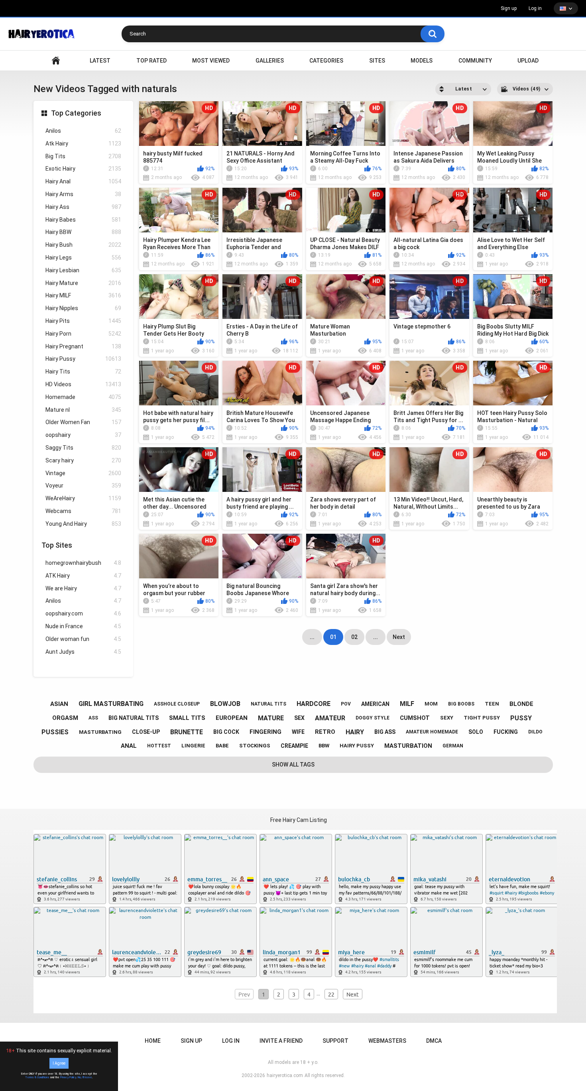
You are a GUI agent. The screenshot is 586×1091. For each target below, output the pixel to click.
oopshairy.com (83, 613)
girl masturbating (111, 704)
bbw (324, 746)
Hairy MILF (83, 295)
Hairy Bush (83, 245)
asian (59, 704)
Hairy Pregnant (83, 346)
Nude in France (83, 626)
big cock (226, 732)
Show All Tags (293, 764)
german (452, 746)
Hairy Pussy (83, 359)
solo (475, 732)
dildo (535, 732)
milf (407, 704)
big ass (384, 732)
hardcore (313, 704)
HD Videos (83, 384)
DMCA (434, 1041)
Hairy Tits (83, 371)
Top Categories (76, 113)
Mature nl (83, 410)
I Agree (59, 1063)
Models (422, 60)
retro (325, 731)
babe (222, 746)
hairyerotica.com (285, 1075)
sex (299, 718)
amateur (330, 718)
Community (475, 60)
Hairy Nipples (83, 308)
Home (153, 1041)
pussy (521, 718)
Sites (377, 60)
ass (93, 718)
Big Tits (83, 156)
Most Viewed (211, 60)
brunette (186, 732)
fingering (265, 731)
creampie (294, 746)
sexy (446, 718)
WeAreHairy (83, 498)
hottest (159, 746)
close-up (146, 732)
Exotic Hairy (83, 168)
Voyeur (83, 485)
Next (399, 637)
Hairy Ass (83, 207)
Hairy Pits (83, 321)
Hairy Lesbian (83, 270)
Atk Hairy (83, 143)
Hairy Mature (83, 283)
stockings (254, 746)
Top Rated (151, 60)
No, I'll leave (85, 1077)
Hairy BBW (83, 232)
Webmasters (387, 1041)
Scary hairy (83, 460)
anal (129, 745)
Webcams (83, 511)
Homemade (83, 397)
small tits (187, 717)
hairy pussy (357, 746)
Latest (100, 60)
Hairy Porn (83, 333)
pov (346, 704)
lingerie (193, 746)
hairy (355, 732)
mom (431, 704)
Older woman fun (83, 639)
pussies (55, 732)
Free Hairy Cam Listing (298, 820)
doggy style (372, 718)
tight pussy (482, 718)
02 (354, 637)
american (375, 704)
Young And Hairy (83, 524)
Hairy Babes (83, 219)
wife (298, 732)
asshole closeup (177, 704)
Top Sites (56, 545)
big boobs (461, 704)
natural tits (268, 704)
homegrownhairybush (83, 563)
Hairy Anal (83, 181)
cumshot (415, 717)
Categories (326, 60)
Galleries (270, 60)
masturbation (408, 745)
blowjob (225, 704)
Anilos (83, 131)
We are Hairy (83, 588)
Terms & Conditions (37, 1077)
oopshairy (83, 435)
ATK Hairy (83, 575)
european (232, 717)
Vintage (83, 473)
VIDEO (56, 61)
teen (492, 704)
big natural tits (133, 718)
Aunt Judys (83, 652)
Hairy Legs (83, 257)
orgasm (65, 717)
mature (271, 718)
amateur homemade (432, 732)
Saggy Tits (83, 447)
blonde (521, 704)
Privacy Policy (68, 1077)
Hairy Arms (83, 194)
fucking (506, 732)
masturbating (100, 732)
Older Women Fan (83, 422)
